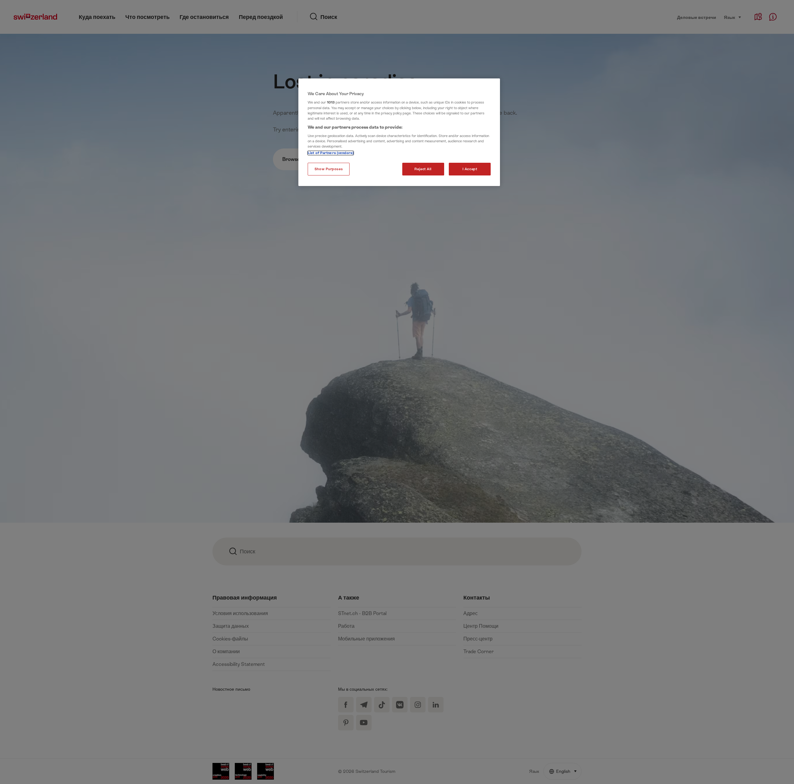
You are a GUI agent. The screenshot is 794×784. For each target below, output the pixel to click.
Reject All (423, 169)
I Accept (469, 169)
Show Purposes (328, 169)
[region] (399, 132)
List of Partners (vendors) (331, 153)
